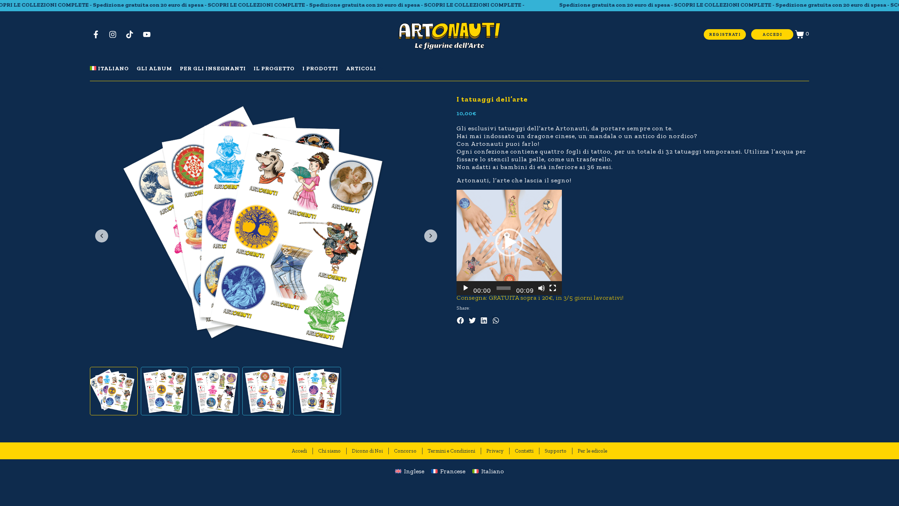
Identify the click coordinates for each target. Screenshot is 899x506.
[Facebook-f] (98, 34)
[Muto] (541, 288)
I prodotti (320, 68)
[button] (509, 242)
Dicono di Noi (367, 451)
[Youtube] (149, 34)
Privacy (495, 451)
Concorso (405, 451)
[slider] (504, 288)
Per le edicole (592, 451)
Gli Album (154, 68)
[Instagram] (115, 34)
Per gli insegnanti (213, 68)
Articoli (361, 68)
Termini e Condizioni (451, 451)
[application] (509, 242)
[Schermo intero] (552, 288)
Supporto (555, 451)
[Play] (465, 288)
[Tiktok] (132, 34)
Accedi (299, 451)
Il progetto (274, 68)
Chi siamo (329, 451)
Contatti (524, 451)
